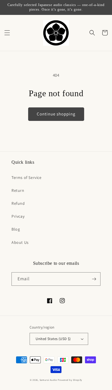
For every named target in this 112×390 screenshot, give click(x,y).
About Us (20, 242)
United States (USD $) (53, 338)
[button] (7, 32)
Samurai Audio (48, 379)
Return (17, 190)
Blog (15, 229)
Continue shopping (56, 114)
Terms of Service (26, 177)
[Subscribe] (94, 279)
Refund (18, 203)
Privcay (17, 216)
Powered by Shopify (70, 379)
